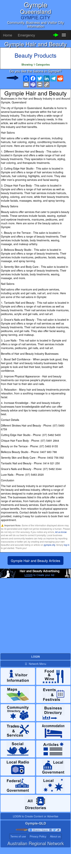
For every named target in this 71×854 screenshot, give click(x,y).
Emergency (26, 35)
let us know (61, 531)
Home (7, 35)
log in (66, 544)
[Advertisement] (35, 617)
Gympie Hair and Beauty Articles (35, 560)
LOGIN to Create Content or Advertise (35, 816)
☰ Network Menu (35, 664)
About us (55, 836)
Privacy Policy (38, 836)
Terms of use (18, 836)
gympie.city (49, 544)
